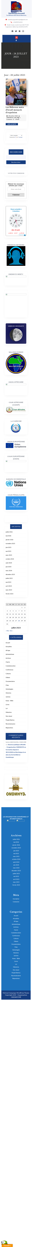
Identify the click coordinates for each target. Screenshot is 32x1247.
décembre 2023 (10, 574)
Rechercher (16, 152)
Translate (20, 137)
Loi (7, 708)
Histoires (8, 693)
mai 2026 (8, 536)
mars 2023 (9, 590)
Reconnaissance (10, 724)
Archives (8, 658)
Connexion (16, 901)
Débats (8, 677)
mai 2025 (8, 551)
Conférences (9, 669)
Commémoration (10, 666)
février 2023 (9, 594)
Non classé (9, 716)
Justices (8, 697)
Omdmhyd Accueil (16, 13)
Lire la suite (12, 124)
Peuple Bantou (10, 720)
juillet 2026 (9, 532)
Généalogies (9, 689)
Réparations (9, 727)
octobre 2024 (10, 559)
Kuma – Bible (9, 700)
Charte (8, 662)
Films (7, 685)
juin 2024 (8, 566)
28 (19, 620)
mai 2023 (8, 582)
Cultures (8, 673)
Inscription (16, 899)
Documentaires (10, 681)
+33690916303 (17, 22)
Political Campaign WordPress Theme (16, 993)
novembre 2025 (10, 543)
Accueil (8, 642)
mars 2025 (9, 555)
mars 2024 (9, 570)
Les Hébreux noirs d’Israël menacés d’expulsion (15, 110)
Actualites (9, 646)
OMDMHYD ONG (11, 117)
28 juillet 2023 (13, 116)
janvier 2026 (9, 539)
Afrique (8, 650)
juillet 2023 (9, 578)
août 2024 (9, 563)
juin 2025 (8, 547)
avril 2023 (9, 586)
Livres (7, 704)
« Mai (7, 630)
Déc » (11, 630)
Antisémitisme (10, 654)
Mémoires (9, 712)
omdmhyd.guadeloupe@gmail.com (18, 19)
